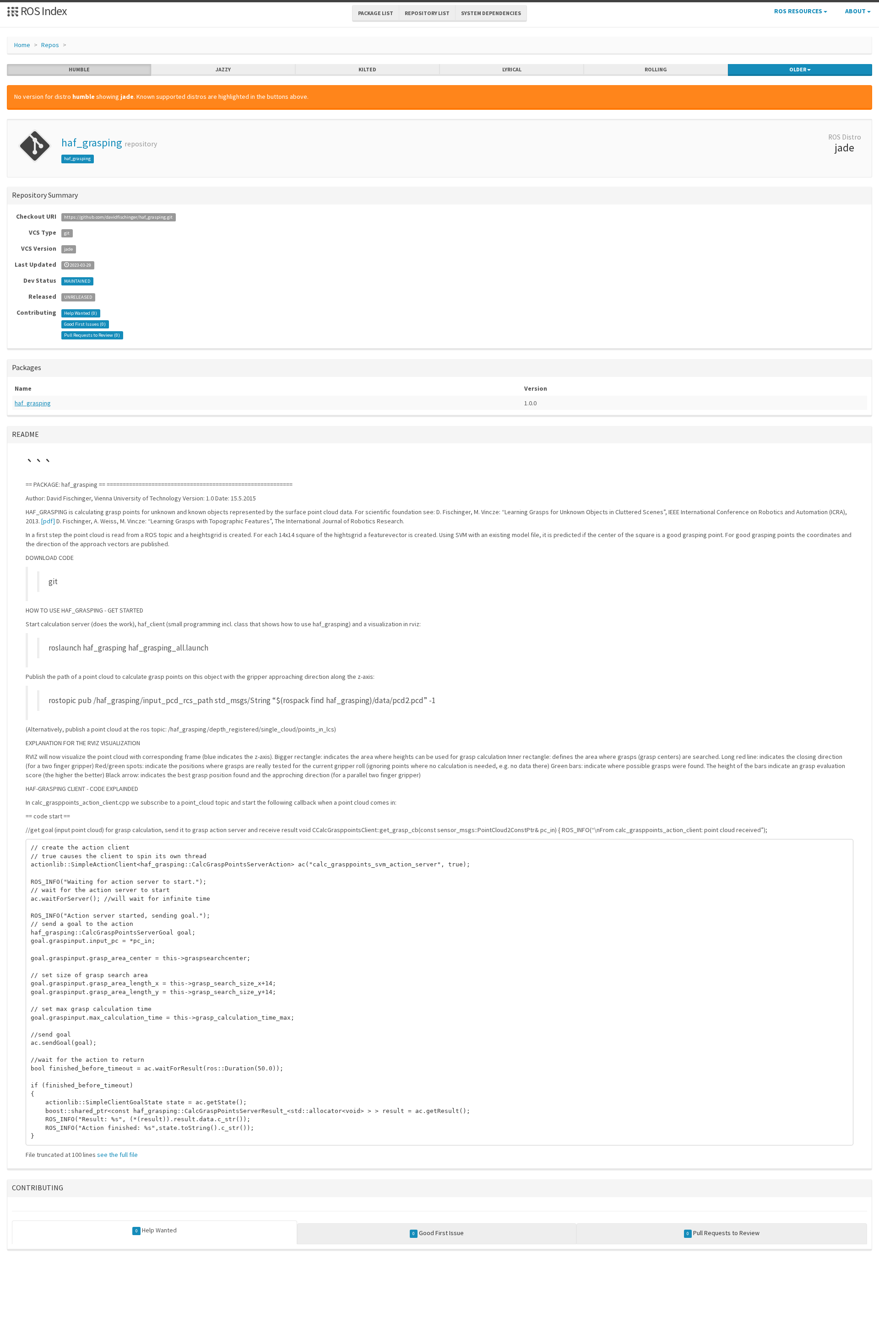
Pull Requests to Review (723, 1233)
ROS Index (43, 10)
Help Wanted (156, 1230)
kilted (367, 69)
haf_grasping (91, 142)
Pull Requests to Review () (92, 335)
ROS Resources (799, 11)
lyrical (511, 69)
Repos (50, 45)
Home (22, 45)
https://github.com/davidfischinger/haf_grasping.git (118, 217)
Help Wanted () (80, 313)
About (856, 11)
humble (79, 69)
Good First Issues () (85, 324)
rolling (656, 69)
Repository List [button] (427, 13)
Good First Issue (438, 1233)
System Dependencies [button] (491, 13)
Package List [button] (375, 13)
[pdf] (48, 521)
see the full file (117, 1154)
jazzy (223, 69)
